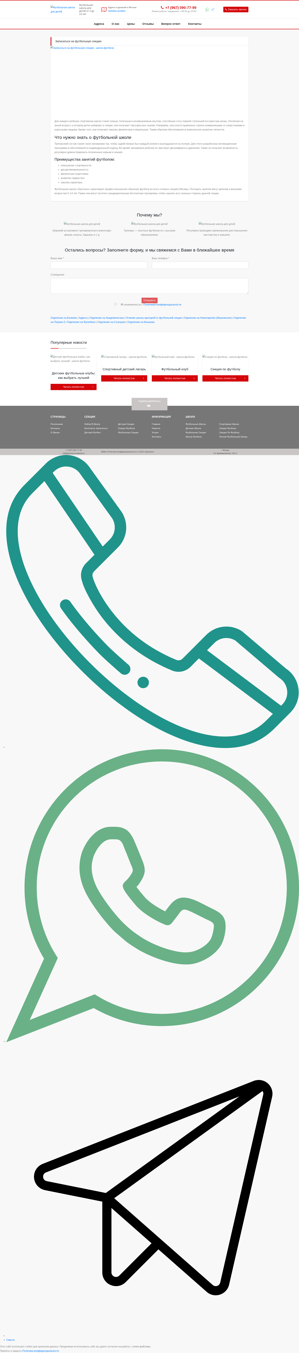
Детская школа (193, 428)
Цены (131, 23)
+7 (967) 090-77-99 (180, 8)
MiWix (103, 452)
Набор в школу (92, 424)
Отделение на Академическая (106, 318)
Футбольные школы (196, 424)
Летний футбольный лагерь (233, 436)
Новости (156, 428)
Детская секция (126, 424)
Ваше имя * (57, 258)
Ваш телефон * (160, 258)
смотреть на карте (116, 11)
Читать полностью (73, 387)
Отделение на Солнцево (111, 322)
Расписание (57, 424)
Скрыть (10, 1340)
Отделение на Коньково (141, 322)
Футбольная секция (128, 432)
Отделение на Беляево (64, 318)
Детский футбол (92, 432)
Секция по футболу (229, 432)
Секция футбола (126, 428)
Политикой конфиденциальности (162, 304)
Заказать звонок (237, 9)
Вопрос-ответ (170, 23)
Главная (156, 424)
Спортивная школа (229, 424)
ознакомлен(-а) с (151, 304)
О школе (55, 432)
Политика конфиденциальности (122, 452)
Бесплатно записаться (96, 428)
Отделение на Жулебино (81, 322)
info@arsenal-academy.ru (74, 453)
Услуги (155, 432)
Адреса (99, 23)
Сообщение (57, 274)
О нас (115, 23)
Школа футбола (194, 436)
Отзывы (148, 23)
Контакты (194, 23)
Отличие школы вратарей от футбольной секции (154, 318)
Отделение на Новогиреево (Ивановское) (208, 318)
